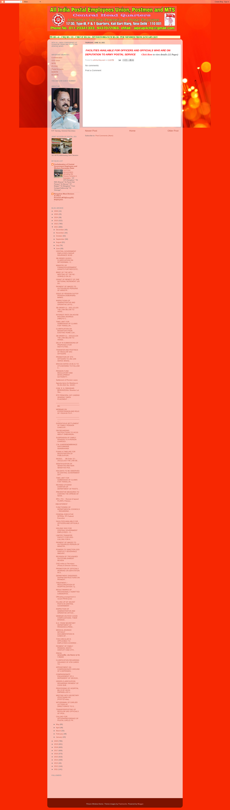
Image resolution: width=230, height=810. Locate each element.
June (58, 248)
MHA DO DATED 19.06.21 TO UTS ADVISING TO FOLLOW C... (68, 366)
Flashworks (122, 804)
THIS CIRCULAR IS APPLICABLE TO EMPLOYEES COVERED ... (67, 641)
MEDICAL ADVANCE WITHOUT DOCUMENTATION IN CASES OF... (65, 633)
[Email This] (124, 60)
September (60, 239)
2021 (56, 227)
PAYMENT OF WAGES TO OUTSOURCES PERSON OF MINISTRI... (67, 544)
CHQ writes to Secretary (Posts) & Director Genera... (67, 564)
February (59, 734)
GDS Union (56, 60)
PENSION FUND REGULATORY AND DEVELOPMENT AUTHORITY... (64, 374)
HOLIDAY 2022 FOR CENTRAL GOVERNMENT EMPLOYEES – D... (67, 530)
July (58, 245)
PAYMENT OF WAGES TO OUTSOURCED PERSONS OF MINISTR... (67, 288)
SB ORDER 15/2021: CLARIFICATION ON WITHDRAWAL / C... (64, 260)
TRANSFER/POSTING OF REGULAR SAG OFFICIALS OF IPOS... (67, 711)
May (58, 724)
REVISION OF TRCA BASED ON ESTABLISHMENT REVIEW (67, 558)
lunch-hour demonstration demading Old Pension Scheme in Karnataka (70, 174)
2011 (56, 769)
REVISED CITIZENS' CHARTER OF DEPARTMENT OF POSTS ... (68, 487)
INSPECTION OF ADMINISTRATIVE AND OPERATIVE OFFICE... (65, 611)
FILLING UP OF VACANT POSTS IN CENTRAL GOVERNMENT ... (65, 604)
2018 (56, 747)
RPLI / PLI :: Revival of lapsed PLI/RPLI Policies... (67, 500)
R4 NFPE (55, 75)
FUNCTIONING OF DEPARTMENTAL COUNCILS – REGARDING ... (68, 509)
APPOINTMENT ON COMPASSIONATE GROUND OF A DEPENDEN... (68, 669)
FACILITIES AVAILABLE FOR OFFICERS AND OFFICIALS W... (67, 523)
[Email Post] (119, 60)
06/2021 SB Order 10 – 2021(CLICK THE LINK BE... (67, 460)
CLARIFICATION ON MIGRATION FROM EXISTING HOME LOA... (66, 331)
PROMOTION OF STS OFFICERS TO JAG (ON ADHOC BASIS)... (66, 359)
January (59, 737)
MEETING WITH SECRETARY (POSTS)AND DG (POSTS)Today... (67, 697)
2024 (56, 217)
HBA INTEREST (62, 504)
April (58, 728)
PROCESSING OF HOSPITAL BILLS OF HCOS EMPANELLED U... (67, 690)
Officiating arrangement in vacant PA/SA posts (66, 598)
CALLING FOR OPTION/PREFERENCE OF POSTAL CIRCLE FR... (67, 718)
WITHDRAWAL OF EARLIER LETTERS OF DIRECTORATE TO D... (67, 704)
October (59, 236)
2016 (56, 754)
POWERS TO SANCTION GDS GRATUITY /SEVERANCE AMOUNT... (67, 551)
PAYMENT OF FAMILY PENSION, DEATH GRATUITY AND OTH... (65, 648)
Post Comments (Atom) (104, 136)
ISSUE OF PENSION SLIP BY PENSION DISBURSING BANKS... (67, 295)
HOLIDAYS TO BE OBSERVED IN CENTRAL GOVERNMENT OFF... (68, 473)
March (58, 731)
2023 (56, 220)
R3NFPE (55, 72)
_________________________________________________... (67, 418)
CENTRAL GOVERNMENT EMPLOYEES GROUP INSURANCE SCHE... (66, 253)
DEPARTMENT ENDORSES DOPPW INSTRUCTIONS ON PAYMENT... (68, 577)
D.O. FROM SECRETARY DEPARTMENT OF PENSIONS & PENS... (65, 625)
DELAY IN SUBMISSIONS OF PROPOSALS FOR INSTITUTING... (67, 345)
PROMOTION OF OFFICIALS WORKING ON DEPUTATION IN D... (68, 570)
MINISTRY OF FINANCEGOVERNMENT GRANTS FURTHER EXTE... (67, 267)
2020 (56, 741)
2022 (56, 224)
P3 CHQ (55, 66)
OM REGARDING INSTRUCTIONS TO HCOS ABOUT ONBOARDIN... (67, 432)
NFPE (54, 63)
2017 (56, 750)
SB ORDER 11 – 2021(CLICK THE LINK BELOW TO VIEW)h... (67, 338)
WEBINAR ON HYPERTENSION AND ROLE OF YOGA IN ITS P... (67, 411)
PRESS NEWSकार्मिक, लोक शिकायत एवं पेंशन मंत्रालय (68, 655)
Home (132, 130)
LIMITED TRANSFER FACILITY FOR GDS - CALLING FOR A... (65, 537)
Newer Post (91, 130)
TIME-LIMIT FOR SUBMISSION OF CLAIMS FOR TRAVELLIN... (66, 323)
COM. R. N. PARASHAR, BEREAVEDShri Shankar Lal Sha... (67, 390)
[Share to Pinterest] (133, 60)
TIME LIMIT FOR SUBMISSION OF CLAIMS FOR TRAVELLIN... (66, 480)
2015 (56, 757)
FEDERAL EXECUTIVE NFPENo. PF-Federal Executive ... (65, 516)
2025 (56, 214)
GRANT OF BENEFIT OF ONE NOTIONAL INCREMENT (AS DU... (68, 281)
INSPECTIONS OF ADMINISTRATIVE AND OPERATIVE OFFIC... (65, 302)
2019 (56, 744)
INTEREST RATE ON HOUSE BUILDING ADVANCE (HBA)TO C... (67, 317)
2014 (56, 760)
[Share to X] (128, 60)
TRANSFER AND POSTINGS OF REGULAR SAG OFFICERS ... (67, 352)
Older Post (173, 130)
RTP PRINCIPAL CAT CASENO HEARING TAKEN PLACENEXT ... (68, 397)
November (60, 233)
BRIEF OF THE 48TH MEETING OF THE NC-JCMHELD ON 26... (65, 274)
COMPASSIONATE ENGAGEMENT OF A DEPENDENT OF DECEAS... (67, 676)
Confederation (57, 58)
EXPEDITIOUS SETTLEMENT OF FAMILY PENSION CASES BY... (67, 425)
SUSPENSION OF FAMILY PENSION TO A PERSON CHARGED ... (66, 439)
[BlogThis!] (126, 60)
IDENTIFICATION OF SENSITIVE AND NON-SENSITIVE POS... (65, 466)
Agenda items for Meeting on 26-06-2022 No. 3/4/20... (67, 384)
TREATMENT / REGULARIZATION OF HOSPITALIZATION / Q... (66, 585)
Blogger (140, 804)
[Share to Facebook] (130, 60)
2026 (56, 211)
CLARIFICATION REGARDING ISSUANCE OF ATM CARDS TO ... (67, 662)
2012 (56, 766)
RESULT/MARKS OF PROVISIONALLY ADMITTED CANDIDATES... (68, 592)
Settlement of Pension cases (67, 380)
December (60, 230)
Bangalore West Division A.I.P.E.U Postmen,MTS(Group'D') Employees (64, 196)
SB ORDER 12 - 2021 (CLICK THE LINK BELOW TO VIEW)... (67, 309)
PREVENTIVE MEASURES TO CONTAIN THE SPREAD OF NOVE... (67, 494)
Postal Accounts (57, 69)
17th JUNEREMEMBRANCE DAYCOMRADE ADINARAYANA (66, 446)
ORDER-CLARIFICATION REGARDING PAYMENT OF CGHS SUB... (67, 683)
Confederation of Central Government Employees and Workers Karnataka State (65, 166)
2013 (56, 763)
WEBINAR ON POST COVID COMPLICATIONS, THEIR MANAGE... (67, 618)
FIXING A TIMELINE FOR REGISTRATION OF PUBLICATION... (65, 453)
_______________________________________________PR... (67, 404)
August (59, 242)
